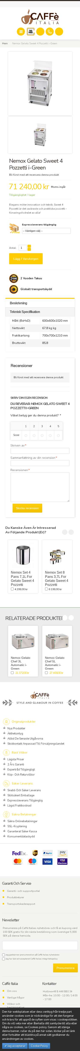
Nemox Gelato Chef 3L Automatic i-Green (20, 663)
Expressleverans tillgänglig (39, 224)
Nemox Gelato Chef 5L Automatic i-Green (54, 663)
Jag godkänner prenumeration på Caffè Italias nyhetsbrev (32, 954)
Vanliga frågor (15, 997)
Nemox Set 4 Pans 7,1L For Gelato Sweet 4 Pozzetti (22, 579)
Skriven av (17, 445)
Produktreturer (15, 897)
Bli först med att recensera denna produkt (34, 175)
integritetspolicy (50, 958)
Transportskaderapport (21, 904)
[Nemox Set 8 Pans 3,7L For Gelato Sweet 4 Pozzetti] (57, 555)
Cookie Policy (39, 1046)
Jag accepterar (16, 1046)
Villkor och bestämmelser (15, 1005)
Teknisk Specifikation (25, 312)
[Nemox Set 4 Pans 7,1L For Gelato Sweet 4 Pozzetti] (23, 555)
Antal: (12, 248)
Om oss (12, 991)
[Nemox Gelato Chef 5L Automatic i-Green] (57, 640)
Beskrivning (18, 303)
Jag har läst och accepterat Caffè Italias (31, 958)
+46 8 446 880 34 (62, 991)
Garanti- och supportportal (23, 891)
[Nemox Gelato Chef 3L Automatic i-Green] (23, 640)
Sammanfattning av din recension (32, 458)
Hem (5, 43)
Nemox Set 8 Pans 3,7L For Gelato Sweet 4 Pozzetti (56, 579)
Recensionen (19, 470)
